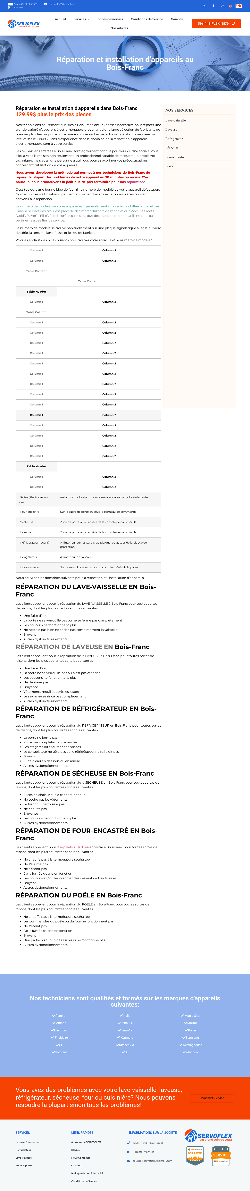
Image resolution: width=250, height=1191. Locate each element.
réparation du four (74, 847)
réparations (136, 182)
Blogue (75, 1149)
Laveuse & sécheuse (27, 1142)
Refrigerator (174, 139)
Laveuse (171, 129)
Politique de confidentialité (87, 1173)
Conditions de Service (147, 19)
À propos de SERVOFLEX (86, 1142)
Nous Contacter (80, 1157)
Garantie (177, 19)
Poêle (169, 166)
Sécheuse (172, 148)
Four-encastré (175, 157)
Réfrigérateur (23, 1149)
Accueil (60, 19)
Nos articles (119, 28)
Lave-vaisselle (175, 120)
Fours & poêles (24, 1165)
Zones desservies (110, 19)
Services (80, 19)
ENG (239, 6)
